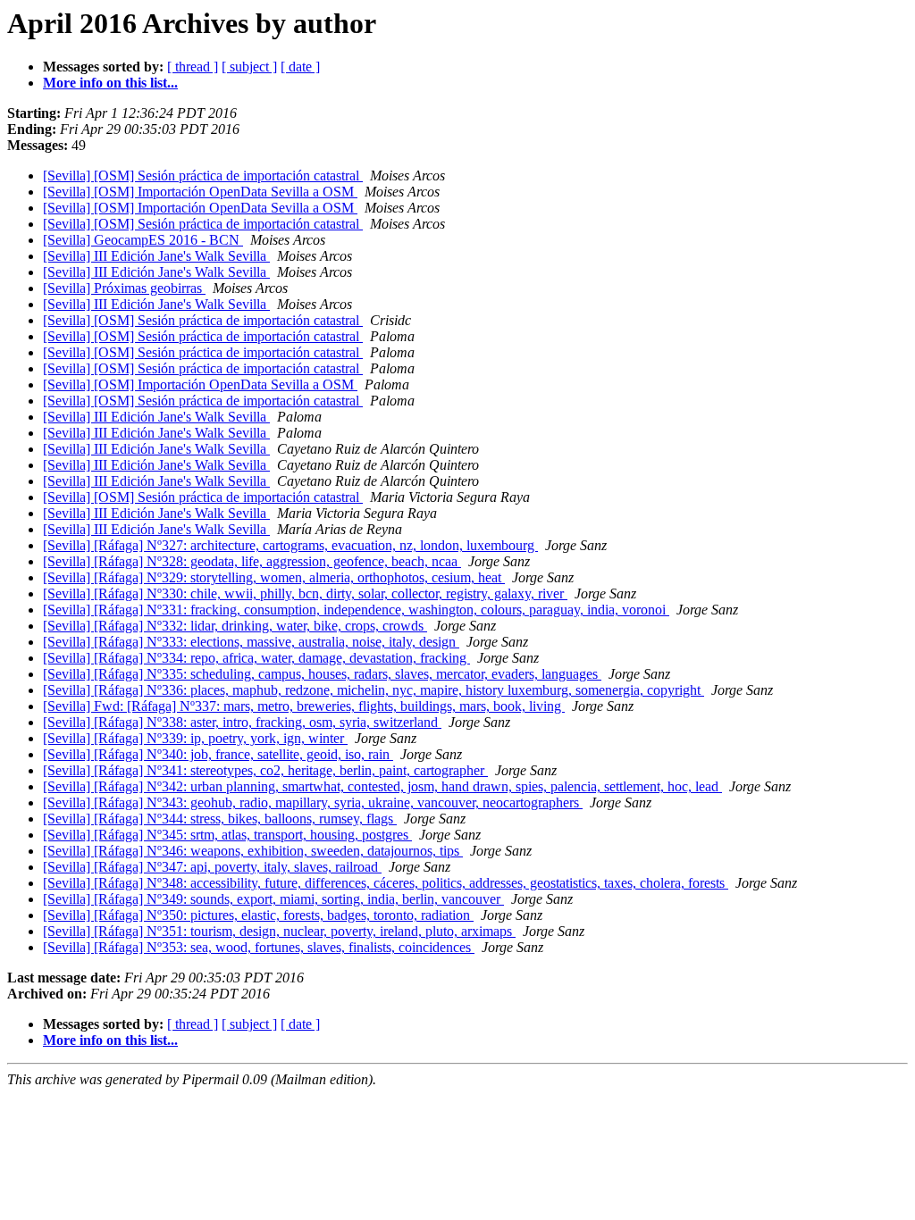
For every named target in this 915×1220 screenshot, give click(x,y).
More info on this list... (110, 82)
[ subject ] (249, 66)
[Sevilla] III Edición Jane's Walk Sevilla (156, 255)
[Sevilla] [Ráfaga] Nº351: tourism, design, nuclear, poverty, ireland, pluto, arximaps (279, 931)
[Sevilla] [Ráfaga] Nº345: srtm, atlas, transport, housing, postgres (227, 834)
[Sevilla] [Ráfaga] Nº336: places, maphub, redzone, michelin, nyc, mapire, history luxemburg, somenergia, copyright (373, 690)
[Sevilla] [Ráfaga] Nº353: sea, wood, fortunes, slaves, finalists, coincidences (258, 947)
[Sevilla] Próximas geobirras (124, 288)
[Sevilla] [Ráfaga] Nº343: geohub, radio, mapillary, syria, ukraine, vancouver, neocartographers (313, 802)
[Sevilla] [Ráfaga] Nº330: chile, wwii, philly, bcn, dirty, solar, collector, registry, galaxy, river (305, 593)
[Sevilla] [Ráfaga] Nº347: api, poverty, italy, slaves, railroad (212, 866)
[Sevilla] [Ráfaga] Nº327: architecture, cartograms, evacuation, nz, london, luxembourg (290, 545)
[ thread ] (192, 66)
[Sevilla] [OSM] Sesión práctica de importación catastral (203, 175)
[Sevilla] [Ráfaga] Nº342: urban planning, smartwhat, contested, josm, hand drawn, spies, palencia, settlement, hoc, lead (382, 786)
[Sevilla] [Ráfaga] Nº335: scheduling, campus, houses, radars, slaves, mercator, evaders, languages (322, 673)
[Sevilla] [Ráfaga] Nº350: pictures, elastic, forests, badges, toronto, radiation (258, 915)
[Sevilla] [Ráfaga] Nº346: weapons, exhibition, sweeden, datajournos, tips (253, 850)
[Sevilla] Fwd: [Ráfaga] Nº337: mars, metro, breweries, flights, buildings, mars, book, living (304, 706)
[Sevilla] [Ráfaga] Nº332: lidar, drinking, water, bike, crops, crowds (235, 625)
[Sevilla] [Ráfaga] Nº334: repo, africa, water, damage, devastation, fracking (256, 657)
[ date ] (300, 66)
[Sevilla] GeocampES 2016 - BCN (143, 239)
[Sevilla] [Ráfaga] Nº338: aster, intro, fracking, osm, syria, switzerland (242, 722)
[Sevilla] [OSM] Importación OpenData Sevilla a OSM (200, 191)
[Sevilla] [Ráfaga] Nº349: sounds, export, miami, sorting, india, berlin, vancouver (273, 899)
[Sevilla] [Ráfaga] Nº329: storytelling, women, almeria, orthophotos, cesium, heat (274, 577)
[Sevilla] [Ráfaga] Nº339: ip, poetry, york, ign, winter (195, 738)
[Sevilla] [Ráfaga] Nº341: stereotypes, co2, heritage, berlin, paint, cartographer (265, 770)
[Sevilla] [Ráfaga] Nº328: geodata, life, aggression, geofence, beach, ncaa (252, 561)
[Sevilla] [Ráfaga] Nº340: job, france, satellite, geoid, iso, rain (218, 754)
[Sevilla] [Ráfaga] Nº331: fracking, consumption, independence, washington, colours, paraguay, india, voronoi (356, 609)
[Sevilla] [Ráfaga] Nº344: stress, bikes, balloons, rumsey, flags (220, 818)
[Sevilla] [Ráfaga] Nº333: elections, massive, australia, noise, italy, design (251, 641)
